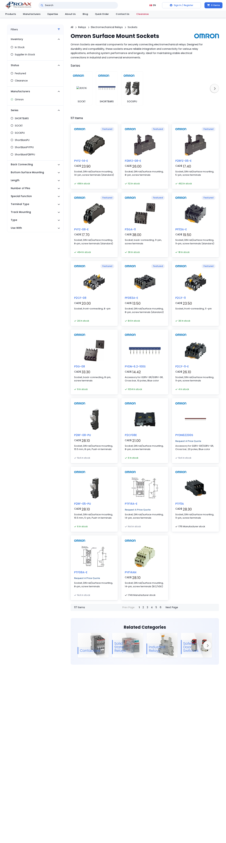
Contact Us (122, 14)
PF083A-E (131, 298)
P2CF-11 (180, 298)
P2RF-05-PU (82, 504)
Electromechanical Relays (107, 27)
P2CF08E (131, 435)
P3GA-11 (130, 229)
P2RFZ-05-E (183, 161)
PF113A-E (181, 229)
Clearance (142, 14)
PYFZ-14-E (81, 161)
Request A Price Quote (188, 441)
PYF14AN (130, 572)
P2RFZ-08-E (133, 161)
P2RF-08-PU (82, 435)
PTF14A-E (131, 504)
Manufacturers (31, 14)
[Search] (42, 5)
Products (10, 14)
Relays (82, 27)
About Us (70, 14)
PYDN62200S (184, 435)
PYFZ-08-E (81, 229)
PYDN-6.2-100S (135, 366)
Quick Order (102, 14)
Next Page (172, 607)
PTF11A (179, 504)
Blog (85, 14)
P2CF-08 (80, 298)
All (72, 27)
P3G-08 (79, 366)
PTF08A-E (80, 572)
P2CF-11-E (182, 366)
